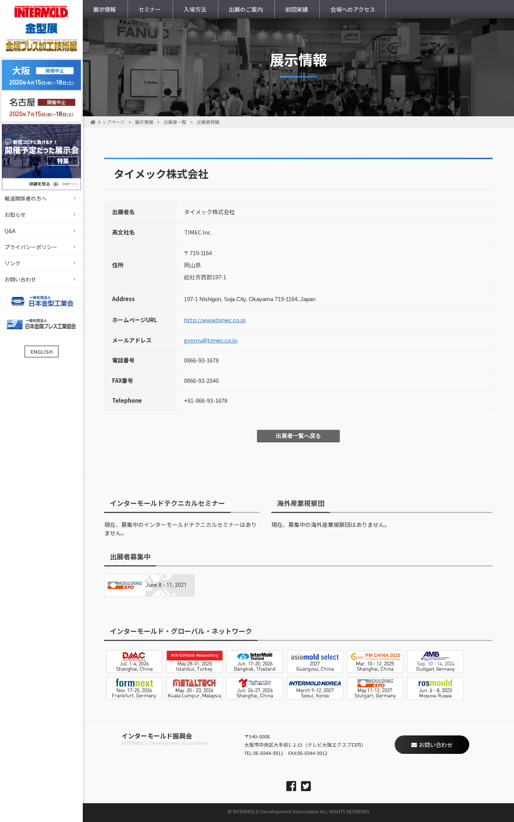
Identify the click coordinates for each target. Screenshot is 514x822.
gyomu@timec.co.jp (210, 340)
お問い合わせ (20, 279)
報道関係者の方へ (26, 198)
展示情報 (104, 9)
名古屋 (41, 106)
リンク (12, 263)
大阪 (41, 75)
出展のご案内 (246, 9)
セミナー (149, 9)
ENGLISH (41, 351)
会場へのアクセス (352, 9)
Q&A (10, 230)
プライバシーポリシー (31, 247)
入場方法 (195, 9)
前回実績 (296, 9)
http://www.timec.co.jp (215, 320)
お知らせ (15, 214)
